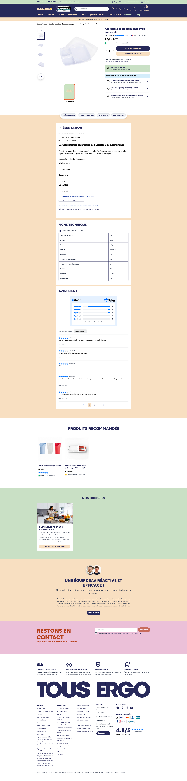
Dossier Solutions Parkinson (85, 731)
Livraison (59, 714)
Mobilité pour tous (42, 709)
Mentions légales (53, 772)
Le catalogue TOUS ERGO (84, 717)
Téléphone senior (42, 728)
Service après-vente (62, 743)
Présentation (69, 115)
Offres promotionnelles (63, 746)
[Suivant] (41, 76)
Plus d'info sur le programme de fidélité (116, 61)
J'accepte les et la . (120, 633)
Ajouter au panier (133, 48)
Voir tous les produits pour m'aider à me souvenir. (71, 201)
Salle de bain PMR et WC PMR (45, 711)
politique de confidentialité (132, 633)
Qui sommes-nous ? (82, 709)
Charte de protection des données (88, 772)
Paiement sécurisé (101, 669)
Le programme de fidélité (64, 735)
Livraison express (131, 669)
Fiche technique (87, 115)
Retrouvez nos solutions (54, 546)
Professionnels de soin (43, 726)
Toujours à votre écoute (46, 669)
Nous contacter (81, 714)
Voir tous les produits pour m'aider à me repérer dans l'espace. (79, 209)
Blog (138, 14)
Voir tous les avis (121, 735)
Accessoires (118, 115)
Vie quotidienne (41, 720)
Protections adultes (42, 723)
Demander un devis (133, 54)
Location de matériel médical (65, 728)
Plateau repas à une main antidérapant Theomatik (75, 466)
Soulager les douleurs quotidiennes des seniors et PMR (45, 744)
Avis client (103, 115)
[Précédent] (41, 30)
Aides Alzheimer (41, 731)
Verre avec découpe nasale (49, 465)
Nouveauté (60, 751)
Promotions (60, 754)
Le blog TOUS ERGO (82, 720)
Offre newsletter (61, 749)
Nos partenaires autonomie (84, 726)
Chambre (39, 714)
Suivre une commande (63, 722)
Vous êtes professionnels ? (64, 709)
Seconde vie (128, 14)
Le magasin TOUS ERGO (83, 711)
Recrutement (80, 723)
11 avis (126, 35)
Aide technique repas (43, 717)
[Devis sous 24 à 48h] (147, 68)
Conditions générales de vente (68, 772)
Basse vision (40, 734)
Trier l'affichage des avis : (66, 331)
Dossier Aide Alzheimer (83, 728)
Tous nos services (62, 711)
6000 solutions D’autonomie (76, 669)
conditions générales (113, 633)
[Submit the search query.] (76, 9)
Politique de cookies (104, 772)
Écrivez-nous (93, 613)
